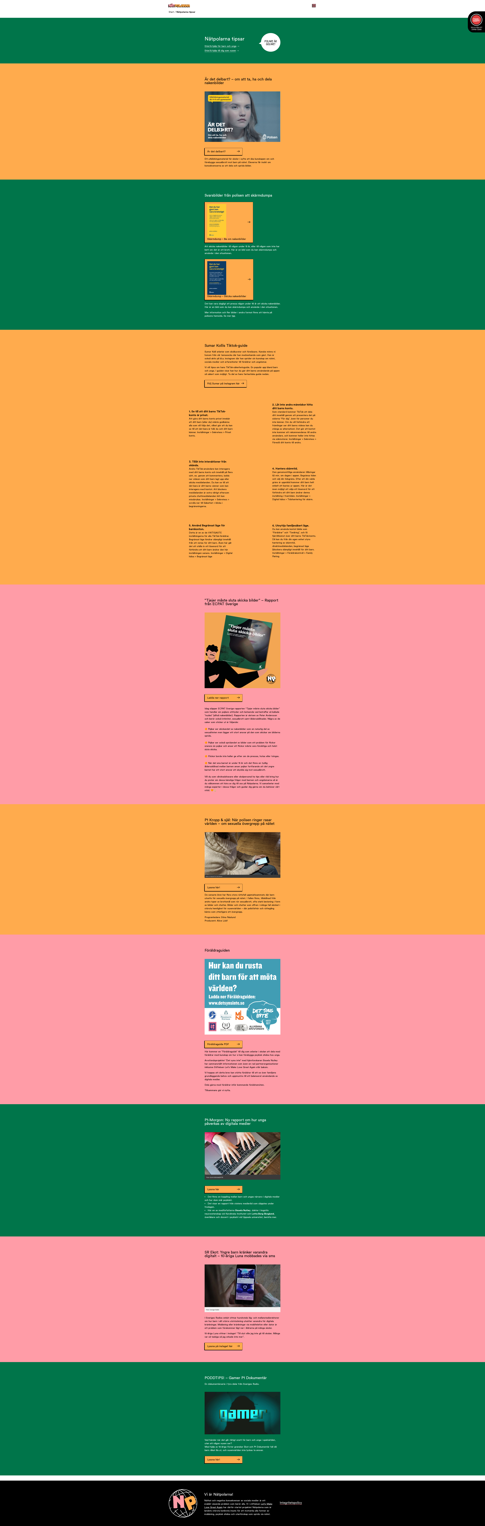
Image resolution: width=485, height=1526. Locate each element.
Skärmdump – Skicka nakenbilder (226, 296)
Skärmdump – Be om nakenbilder (226, 239)
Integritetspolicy (291, 1502)
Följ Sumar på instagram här (223, 383)
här (233, 316)
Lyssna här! (213, 887)
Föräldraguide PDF (218, 1044)
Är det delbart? (216, 151)
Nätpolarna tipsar (185, 12)
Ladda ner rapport (218, 698)
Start (171, 12)
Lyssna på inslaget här (220, 1346)
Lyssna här (213, 1189)
